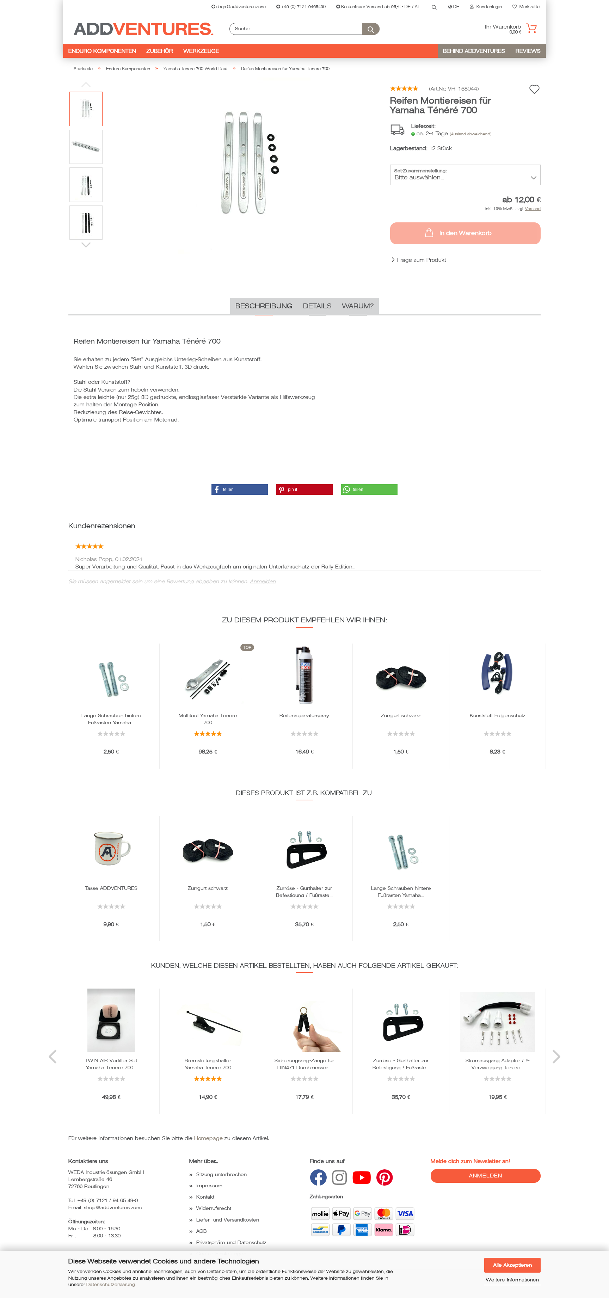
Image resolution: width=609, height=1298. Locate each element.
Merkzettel (529, 7)
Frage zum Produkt (421, 260)
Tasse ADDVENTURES (111, 888)
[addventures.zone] (143, 29)
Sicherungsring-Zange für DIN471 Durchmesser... (304, 1064)
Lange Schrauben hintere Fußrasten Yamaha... (111, 719)
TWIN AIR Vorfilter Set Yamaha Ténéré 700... (111, 1064)
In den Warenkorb (465, 233)
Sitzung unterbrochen (221, 1174)
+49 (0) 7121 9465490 (303, 7)
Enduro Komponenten (102, 51)
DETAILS (317, 306)
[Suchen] (434, 7)
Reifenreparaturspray (304, 716)
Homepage (208, 1138)
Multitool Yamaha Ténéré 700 (208, 719)
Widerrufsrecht (213, 1208)
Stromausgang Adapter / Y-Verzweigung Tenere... (498, 1064)
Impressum (209, 1186)
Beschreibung (264, 306)
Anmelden (263, 581)
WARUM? (358, 306)
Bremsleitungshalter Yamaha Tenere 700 (208, 1064)
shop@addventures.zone (240, 7)
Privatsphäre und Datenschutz (231, 1242)
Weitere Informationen (512, 1280)
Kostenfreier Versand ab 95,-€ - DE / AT (380, 7)
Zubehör (160, 51)
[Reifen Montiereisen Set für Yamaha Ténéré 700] (244, 165)
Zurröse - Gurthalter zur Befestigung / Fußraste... (304, 891)
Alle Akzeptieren (512, 1265)
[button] (239, 489)
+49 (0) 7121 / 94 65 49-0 (108, 1201)
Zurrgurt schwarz (401, 716)
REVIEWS (528, 51)
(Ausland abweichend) (471, 134)
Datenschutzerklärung (110, 1284)
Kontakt (205, 1197)
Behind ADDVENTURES (474, 51)
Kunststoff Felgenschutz (497, 716)
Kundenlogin (488, 7)
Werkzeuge (201, 51)
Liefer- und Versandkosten (227, 1220)
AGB (201, 1231)
